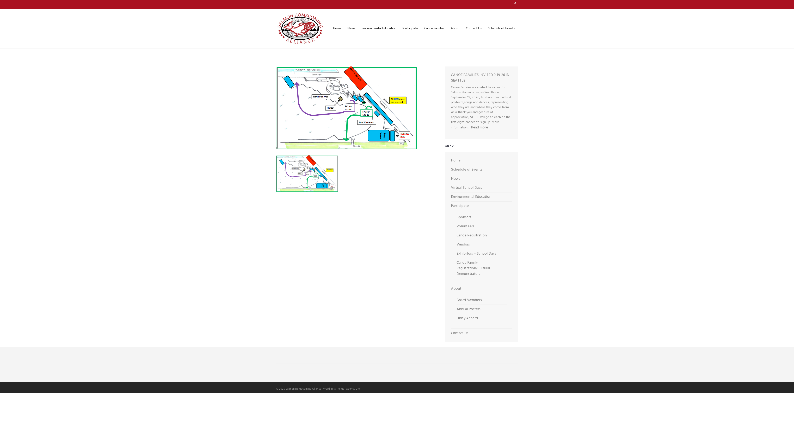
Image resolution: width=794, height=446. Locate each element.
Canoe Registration (472, 235)
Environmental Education (379, 28)
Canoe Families (434, 28)
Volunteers (465, 226)
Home (337, 28)
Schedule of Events (501, 28)
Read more (479, 127)
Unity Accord (467, 318)
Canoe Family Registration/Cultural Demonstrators (473, 268)
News (351, 28)
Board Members (469, 300)
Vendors (463, 244)
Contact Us (474, 28)
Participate (410, 28)
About (455, 28)
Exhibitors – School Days (476, 253)
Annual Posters (469, 309)
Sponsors (464, 217)
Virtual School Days (466, 188)
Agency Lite (353, 389)
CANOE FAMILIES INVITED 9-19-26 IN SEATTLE (480, 77)
